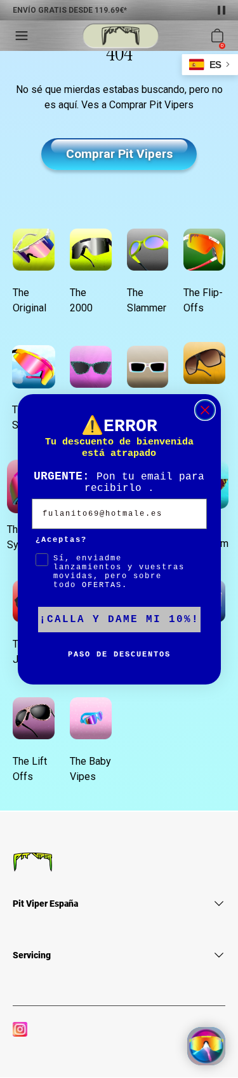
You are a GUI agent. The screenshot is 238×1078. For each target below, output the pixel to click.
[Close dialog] (205, 410)
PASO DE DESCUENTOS (119, 654)
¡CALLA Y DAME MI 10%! (119, 619)
